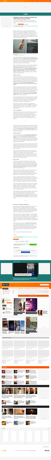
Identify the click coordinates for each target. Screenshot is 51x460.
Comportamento (22, 241)
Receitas (15, 415)
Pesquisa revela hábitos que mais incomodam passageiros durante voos (21, 402)
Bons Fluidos (17, 241)
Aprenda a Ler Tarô (9, 302)
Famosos (6, 369)
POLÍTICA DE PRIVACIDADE (32, 450)
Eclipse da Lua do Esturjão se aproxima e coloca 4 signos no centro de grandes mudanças (31, 417)
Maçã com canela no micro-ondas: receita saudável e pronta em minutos (19, 417)
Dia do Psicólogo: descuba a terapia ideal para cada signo (33, 402)
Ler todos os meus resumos (33, 295)
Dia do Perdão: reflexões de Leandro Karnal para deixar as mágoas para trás (31, 396)
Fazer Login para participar (25, 252)
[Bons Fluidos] (14, 234)
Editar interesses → (46, 288)
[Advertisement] (43, 402)
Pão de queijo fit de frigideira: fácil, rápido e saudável (9, 423)
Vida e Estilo (26, 241)
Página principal (6, 1)
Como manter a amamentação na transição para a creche (9, 402)
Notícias (14, 277)
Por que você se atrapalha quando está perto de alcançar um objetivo (7, 417)
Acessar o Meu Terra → (12, 284)
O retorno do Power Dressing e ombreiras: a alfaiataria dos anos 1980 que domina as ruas (19, 396)
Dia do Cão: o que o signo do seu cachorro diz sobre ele (33, 423)
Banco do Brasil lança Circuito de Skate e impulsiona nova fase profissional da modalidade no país (21, 423)
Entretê (18, 380)
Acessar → (11, 305)
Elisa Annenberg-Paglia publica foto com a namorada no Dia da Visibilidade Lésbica (7, 396)
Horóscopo (27, 415)
